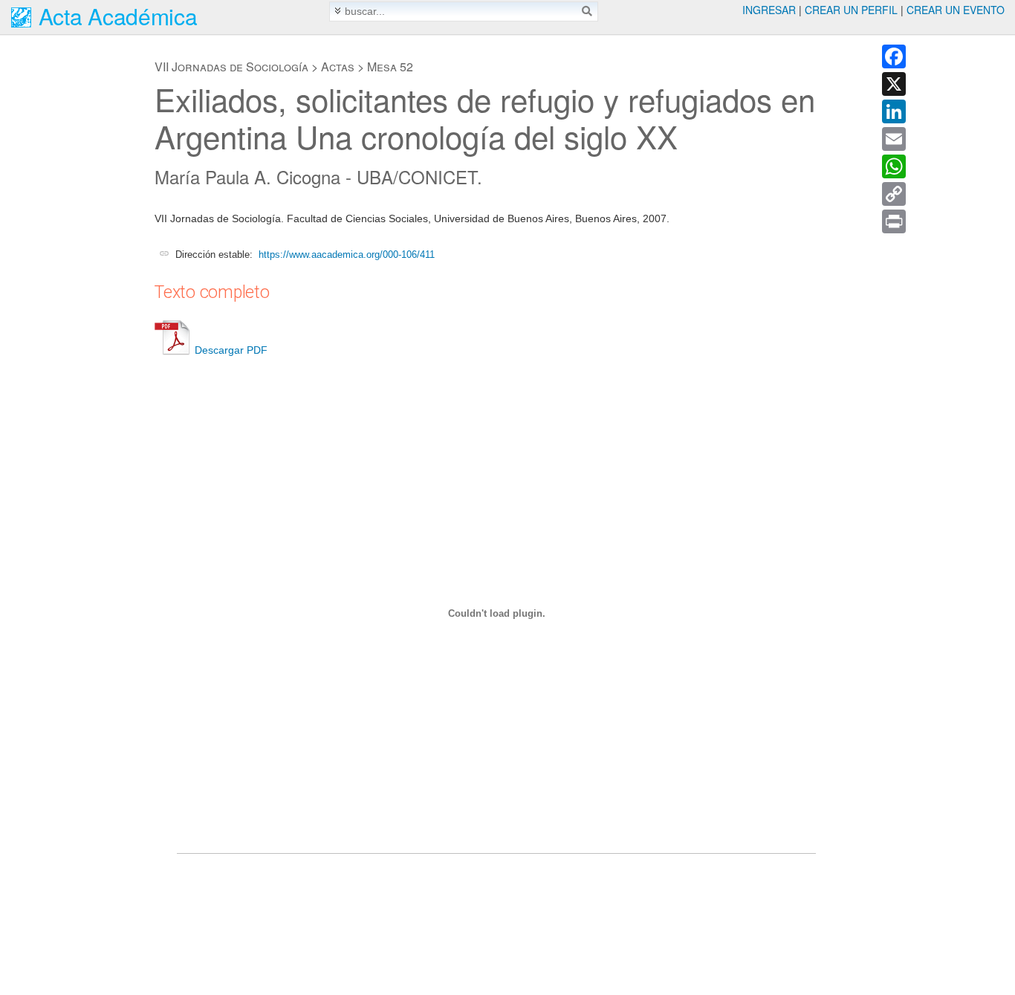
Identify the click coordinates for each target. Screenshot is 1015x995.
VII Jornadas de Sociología (231, 66)
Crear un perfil (851, 9)
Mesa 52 (390, 66)
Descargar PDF (231, 350)
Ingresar (769, 9)
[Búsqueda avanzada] (338, 10)
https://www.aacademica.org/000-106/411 (347, 254)
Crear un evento (956, 9)
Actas (337, 66)
